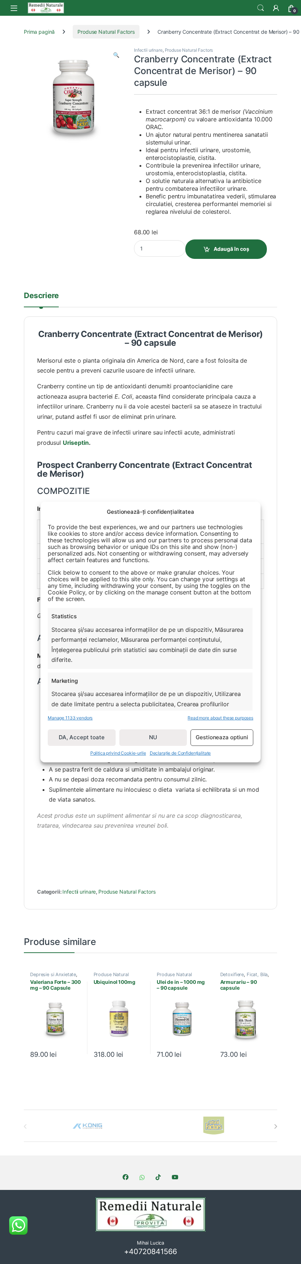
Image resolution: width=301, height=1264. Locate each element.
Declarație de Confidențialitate (180, 753)
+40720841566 (150, 1251)
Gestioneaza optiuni (222, 737)
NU (153, 737)
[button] (116, 55)
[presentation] (275, 1126)
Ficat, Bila (257, 974)
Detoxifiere (232, 974)
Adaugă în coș (231, 249)
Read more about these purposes (220, 718)
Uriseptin (76, 442)
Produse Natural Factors (106, 32)
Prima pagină (39, 32)
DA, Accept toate (82, 737)
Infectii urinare (148, 50)
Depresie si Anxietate (53, 974)
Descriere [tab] (41, 296)
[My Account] (276, 8)
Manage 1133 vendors (70, 718)
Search (261, 8)
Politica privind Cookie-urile (118, 753)
